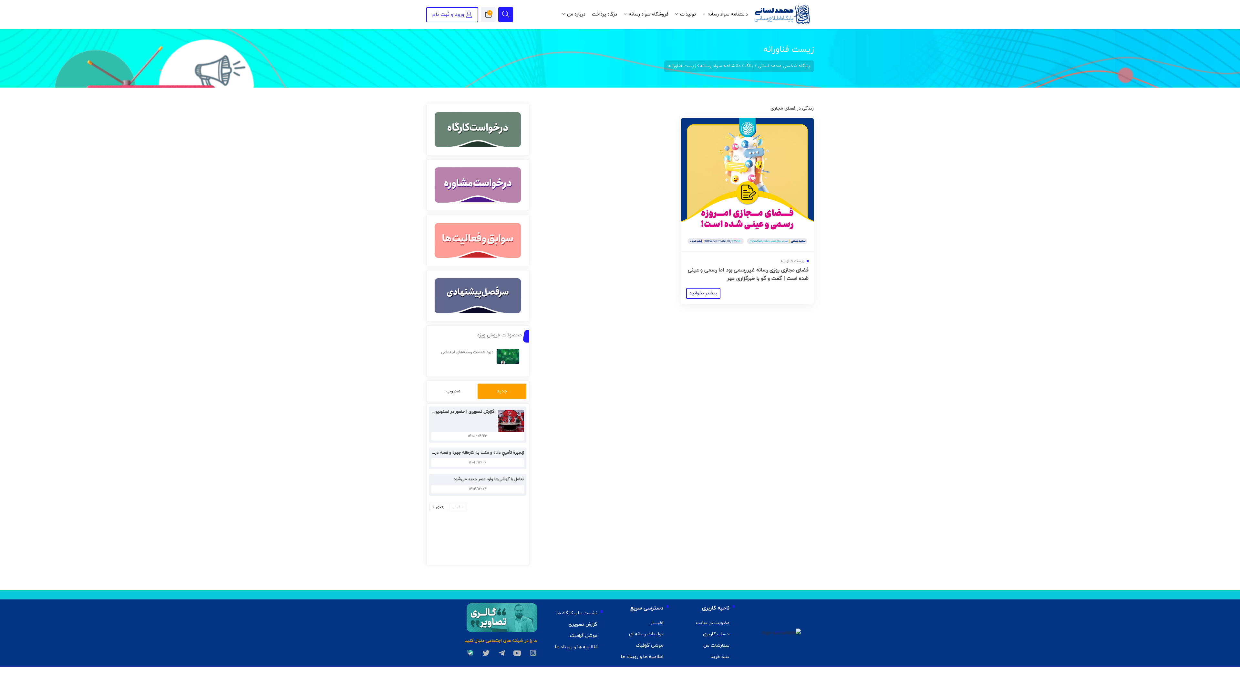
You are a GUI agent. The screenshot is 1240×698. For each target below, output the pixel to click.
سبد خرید (720, 657)
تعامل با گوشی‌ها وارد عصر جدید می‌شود (489, 479)
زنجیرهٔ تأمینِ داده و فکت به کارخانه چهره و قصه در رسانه (474, 453)
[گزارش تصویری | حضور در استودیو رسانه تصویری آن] (509, 421)
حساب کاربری (716, 634)
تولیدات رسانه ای (646, 634)
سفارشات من (716, 645)
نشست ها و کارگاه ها (577, 613)
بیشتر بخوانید (703, 293)
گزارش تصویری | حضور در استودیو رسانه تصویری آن (448, 412)
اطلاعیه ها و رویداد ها (642, 657)
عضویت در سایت (712, 623)
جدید (502, 391)
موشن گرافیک (649, 645)
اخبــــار (657, 623)
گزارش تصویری (583, 624)
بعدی (440, 507)
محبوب (453, 391)
